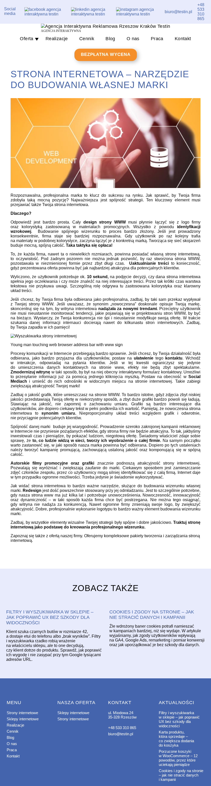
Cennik (86, 38)
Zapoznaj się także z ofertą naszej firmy (46, 536)
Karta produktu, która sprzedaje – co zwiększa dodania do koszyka (176, 738)
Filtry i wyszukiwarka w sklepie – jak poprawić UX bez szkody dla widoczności (179, 719)
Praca (157, 38)
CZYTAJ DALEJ (54, 603)
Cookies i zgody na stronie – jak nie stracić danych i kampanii (181, 775)
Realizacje (57, 38)
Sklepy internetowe (23, 719)
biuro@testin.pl (120, 734)
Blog (110, 38)
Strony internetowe (22, 713)
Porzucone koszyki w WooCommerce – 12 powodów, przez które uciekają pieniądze (178, 758)
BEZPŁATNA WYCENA (105, 54)
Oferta (26, 38)
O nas (133, 38)
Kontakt (183, 38)
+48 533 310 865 (122, 727)
